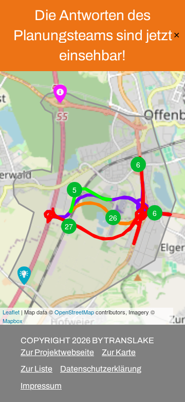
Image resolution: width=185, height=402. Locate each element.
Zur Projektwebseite (57, 352)
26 (113, 217)
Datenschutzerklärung (100, 368)
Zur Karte (119, 352)
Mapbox (13, 320)
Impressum (41, 385)
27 (69, 226)
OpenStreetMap (74, 312)
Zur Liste (36, 368)
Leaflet (11, 312)
